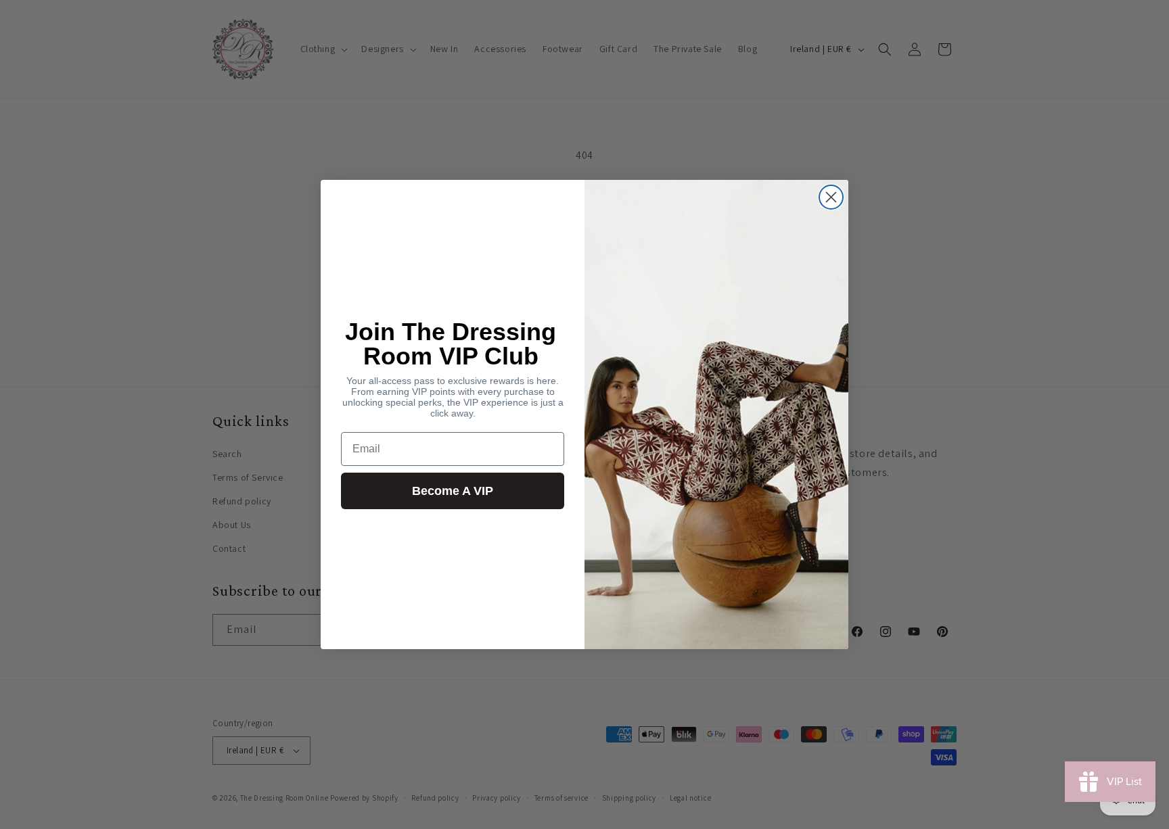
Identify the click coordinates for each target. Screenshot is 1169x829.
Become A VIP (452, 491)
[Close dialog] (831, 197)
